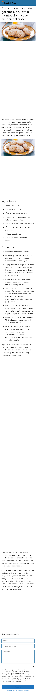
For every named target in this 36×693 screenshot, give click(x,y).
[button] (33, 666)
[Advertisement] (18, 62)
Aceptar (18, 687)
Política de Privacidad (23, 691)
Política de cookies (12, 691)
